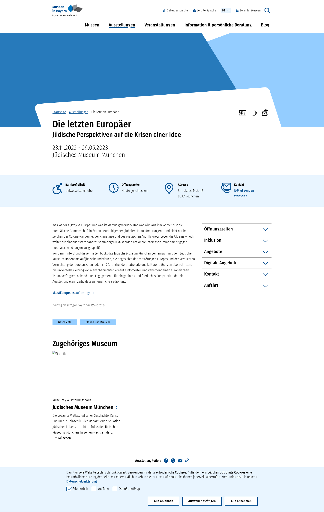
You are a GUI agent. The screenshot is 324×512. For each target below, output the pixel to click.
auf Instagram (73, 293)
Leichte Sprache (206, 10)
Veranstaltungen (160, 25)
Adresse (183, 184)
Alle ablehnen (163, 501)
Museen (92, 25)
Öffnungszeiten (131, 184)
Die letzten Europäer (105, 112)
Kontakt (239, 184)
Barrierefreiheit (75, 184)
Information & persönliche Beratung (218, 25)
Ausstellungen (122, 25)
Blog (265, 25)
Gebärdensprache (177, 10)
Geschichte (64, 322)
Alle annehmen (241, 501)
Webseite (240, 196)
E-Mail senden (244, 190)
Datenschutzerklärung (81, 481)
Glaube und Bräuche (98, 322)
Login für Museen (250, 10)
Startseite (59, 112)
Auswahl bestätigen (202, 501)
